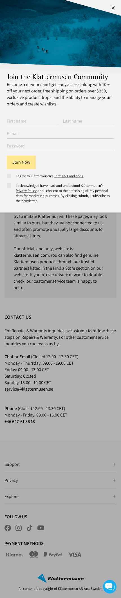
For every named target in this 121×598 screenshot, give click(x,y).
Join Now (21, 162)
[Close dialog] (113, 8)
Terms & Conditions (68, 176)
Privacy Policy (26, 190)
